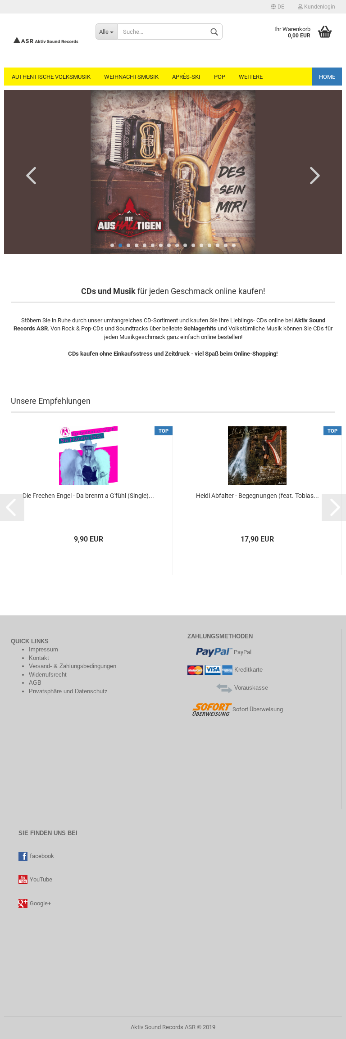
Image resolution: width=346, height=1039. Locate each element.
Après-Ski (186, 76)
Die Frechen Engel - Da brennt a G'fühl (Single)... (88, 495)
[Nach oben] (24, 1025)
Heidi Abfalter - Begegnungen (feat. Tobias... (257, 495)
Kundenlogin (319, 7)
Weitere (251, 76)
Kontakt (39, 658)
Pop (219, 76)
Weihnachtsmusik (131, 76)
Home (327, 76)
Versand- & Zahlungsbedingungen (72, 666)
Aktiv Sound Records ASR (163, 1027)
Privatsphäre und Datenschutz (68, 691)
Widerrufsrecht (48, 674)
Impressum (43, 649)
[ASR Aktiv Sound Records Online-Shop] (46, 41)
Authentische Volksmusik (51, 76)
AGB (35, 682)
